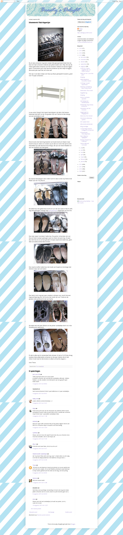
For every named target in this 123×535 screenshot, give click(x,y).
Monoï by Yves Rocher (86, 116)
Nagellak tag (83, 93)
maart (82, 157)
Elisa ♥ (34, 444)
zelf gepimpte (53, 210)
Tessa (34, 465)
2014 (80, 53)
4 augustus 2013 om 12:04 (40, 427)
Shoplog (82, 77)
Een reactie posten (36, 508)
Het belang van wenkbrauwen (84, 101)
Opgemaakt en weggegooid (84, 112)
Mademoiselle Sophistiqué (40, 454)
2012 (80, 164)
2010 (80, 169)
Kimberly (35, 421)
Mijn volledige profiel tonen (84, 33)
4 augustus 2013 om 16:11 (40, 448)
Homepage (51, 512)
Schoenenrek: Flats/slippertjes (85, 133)
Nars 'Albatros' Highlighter (84, 136)
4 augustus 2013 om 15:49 (40, 439)
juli (82, 148)
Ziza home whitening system (86, 118)
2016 (80, 48)
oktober (83, 62)
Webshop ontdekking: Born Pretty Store (86, 87)
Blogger (73, 524)
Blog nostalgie (84, 126)
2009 (80, 171)
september (84, 64)
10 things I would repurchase (85, 83)
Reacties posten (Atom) (43, 515)
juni (82, 150)
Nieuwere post (33, 512)
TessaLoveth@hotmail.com (84, 42)
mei (82, 152)
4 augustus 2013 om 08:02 (40, 384)
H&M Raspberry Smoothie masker (85, 80)
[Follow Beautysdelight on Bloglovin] (84, 23)
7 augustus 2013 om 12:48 (40, 482)
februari (83, 159)
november (84, 59)
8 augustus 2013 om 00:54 (40, 494)
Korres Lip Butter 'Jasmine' (85, 98)
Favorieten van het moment (85, 109)
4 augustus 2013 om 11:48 (40, 416)
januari (83, 161)
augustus (83, 66)
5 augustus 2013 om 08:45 (40, 473)
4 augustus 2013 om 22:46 (40, 460)
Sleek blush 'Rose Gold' (86, 90)
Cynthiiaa (35, 432)
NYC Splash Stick (84, 122)
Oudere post (68, 512)
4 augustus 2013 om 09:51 (40, 393)
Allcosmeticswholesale (86, 124)
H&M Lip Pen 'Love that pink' (86, 74)
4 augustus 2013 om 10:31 (40, 403)
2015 (80, 50)
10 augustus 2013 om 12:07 (40, 505)
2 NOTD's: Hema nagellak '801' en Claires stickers (85, 70)
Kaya (34, 408)
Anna (34, 499)
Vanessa (35, 478)
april (82, 154)
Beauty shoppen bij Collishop (85, 140)
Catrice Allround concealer (84, 144)
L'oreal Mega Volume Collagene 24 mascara (87, 129)
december (83, 57)
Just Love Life (36, 374)
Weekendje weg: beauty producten (86, 105)
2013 (80, 55)
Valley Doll (35, 398)
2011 (80, 166)
